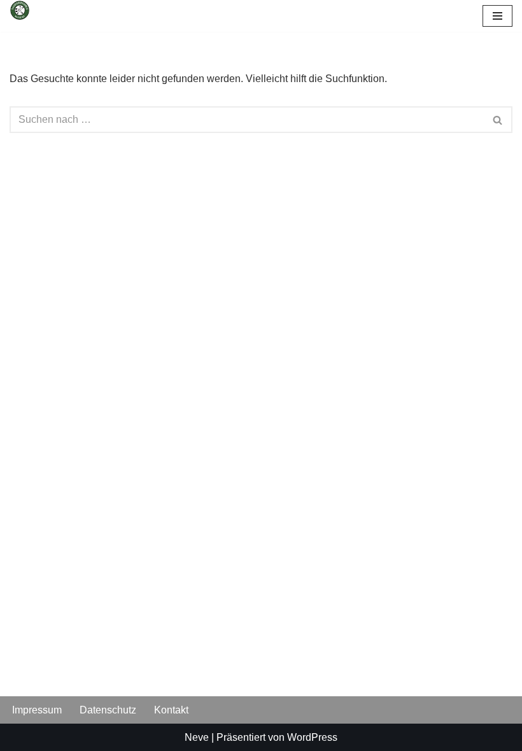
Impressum (37, 710)
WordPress (312, 737)
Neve (197, 737)
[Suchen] (498, 119)
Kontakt (171, 710)
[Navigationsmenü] (497, 16)
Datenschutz (108, 710)
